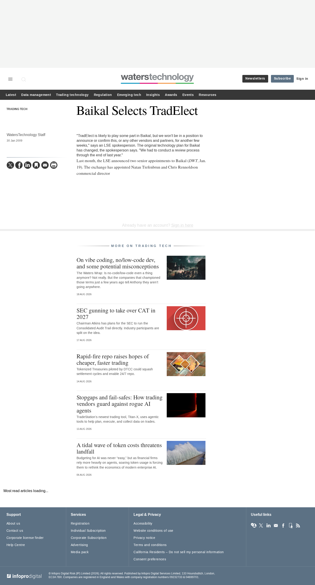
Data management (36, 95)
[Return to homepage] (157, 83)
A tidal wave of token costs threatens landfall (119, 448)
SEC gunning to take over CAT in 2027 (116, 313)
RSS (298, 525)
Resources (208, 95)
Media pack (80, 552)
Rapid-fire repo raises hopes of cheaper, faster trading (113, 359)
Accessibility (143, 523)
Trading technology (72, 95)
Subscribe (282, 78)
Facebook (283, 525)
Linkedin (268, 525)
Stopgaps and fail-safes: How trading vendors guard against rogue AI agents (120, 403)
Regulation (103, 95)
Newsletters (255, 78)
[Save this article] (36, 165)
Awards (171, 95)
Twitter (261, 525)
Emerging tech (129, 95)
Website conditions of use (153, 531)
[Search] (24, 79)
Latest (11, 95)
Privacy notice (144, 538)
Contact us (14, 531)
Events (188, 95)
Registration (80, 523)
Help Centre (15, 545)
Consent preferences (150, 559)
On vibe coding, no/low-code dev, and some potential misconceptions (118, 262)
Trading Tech (16, 109)
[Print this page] (53, 165)
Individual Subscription (88, 531)
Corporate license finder (25, 538)
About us (13, 523)
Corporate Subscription (89, 538)
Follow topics (253, 525)
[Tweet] (10, 165)
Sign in (302, 78)
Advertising (79, 545)
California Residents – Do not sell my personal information (179, 552)
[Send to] (45, 165)
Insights (153, 95)
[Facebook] (19, 165)
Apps (290, 525)
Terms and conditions (150, 545)
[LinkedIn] (27, 165)
